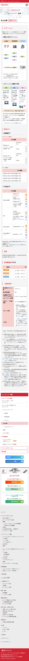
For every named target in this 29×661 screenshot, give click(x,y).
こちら (17, 219)
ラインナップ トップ (8, 409)
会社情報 (20, 656)
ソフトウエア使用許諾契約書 (9, 616)
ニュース (5, 627)
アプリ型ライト (7, 542)
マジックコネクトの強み (8, 519)
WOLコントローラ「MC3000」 (10, 444)
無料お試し (14, 482)
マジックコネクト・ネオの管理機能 (13, 523)
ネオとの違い (6, 433)
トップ (3, 512)
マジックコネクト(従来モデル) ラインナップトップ (14, 549)
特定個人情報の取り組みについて (9, 656)
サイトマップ (5, 638)
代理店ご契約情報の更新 (8, 622)
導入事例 (4, 451)
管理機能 (5, 592)
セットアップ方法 (7, 583)
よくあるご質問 (6, 577)
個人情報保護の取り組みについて (9, 654)
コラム (4, 631)
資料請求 (8, 457)
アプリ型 (6, 540)
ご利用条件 (22, 653)
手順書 (4, 585)
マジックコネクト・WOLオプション (7, 440)
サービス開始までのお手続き (9, 600)
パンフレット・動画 (11, 461)
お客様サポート (6, 581)
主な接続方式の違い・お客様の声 (10, 529)
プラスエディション (9, 426)
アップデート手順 (7, 587)
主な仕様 (5, 423)
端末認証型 (6, 273)
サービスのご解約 (7, 603)
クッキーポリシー (6, 641)
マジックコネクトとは (7, 448)
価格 (4, 430)
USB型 (6, 270)
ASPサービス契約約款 (22, 318)
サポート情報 (6, 629)
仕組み (4, 527)
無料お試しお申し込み (8, 611)
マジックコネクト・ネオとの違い (10, 563)
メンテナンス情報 (7, 594)
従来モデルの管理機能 (10, 525)
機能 (4, 521)
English (3, 634)
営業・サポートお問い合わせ (9, 609)
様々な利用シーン (7, 518)
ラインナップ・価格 (7, 534)
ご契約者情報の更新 (7, 601)
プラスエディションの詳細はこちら (13, 123)
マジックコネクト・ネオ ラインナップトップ (13, 536)
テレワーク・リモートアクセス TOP (9, 653)
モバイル (6, 276)
